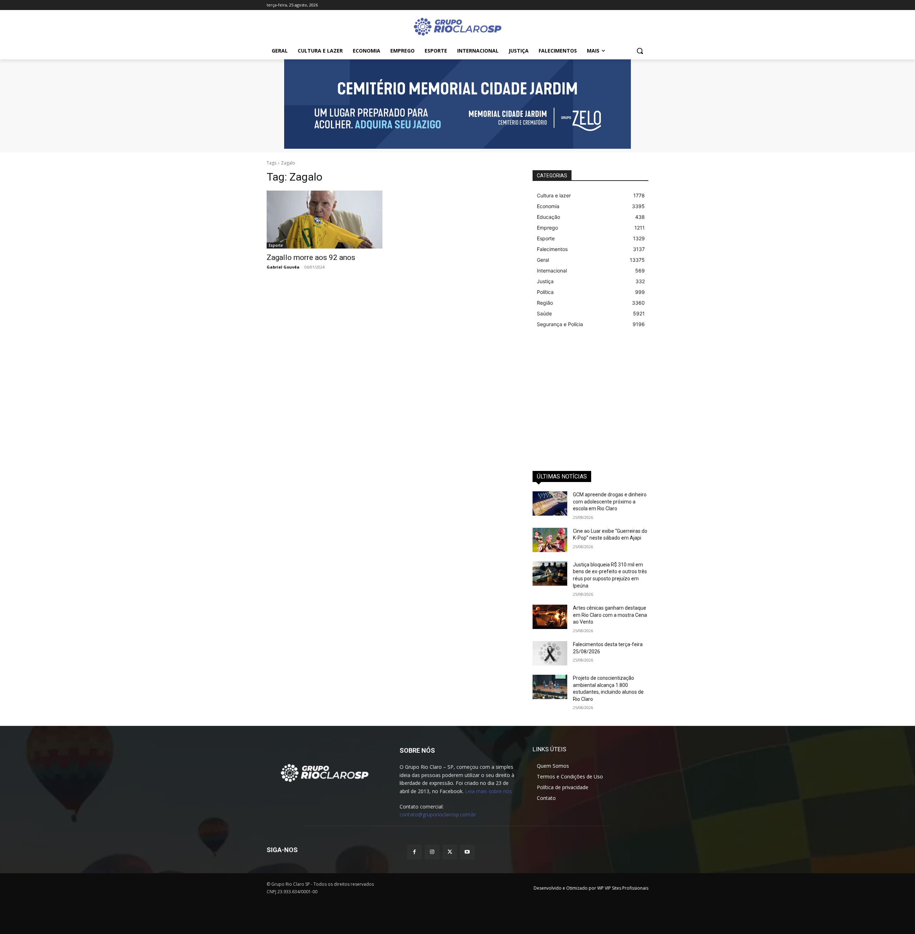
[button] (639, 50)
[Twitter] (450, 852)
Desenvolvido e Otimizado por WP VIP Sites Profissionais (591, 888)
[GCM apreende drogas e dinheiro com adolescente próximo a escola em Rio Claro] (550, 503)
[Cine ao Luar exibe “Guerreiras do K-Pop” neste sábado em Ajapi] (550, 540)
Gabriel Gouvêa (283, 267)
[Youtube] (467, 852)
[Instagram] (432, 852)
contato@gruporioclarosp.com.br (438, 814)
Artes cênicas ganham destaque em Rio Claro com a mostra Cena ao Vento (610, 615)
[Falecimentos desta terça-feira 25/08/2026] (550, 653)
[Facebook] (414, 852)
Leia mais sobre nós (488, 791)
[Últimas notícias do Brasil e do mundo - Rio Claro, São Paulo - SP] (324, 772)
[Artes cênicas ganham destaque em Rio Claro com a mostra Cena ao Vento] (550, 617)
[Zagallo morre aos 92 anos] (324, 220)
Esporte (276, 245)
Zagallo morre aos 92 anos (311, 257)
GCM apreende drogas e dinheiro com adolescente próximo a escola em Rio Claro (610, 501)
